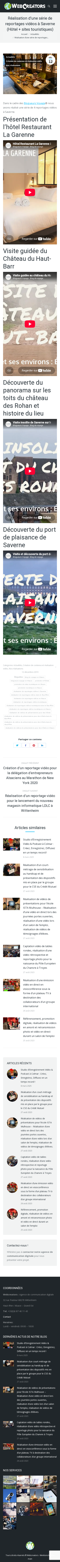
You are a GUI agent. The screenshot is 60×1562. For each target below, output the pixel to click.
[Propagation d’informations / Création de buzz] (10, 1496)
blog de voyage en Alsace (34, 677)
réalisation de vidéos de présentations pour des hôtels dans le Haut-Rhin (28, 723)
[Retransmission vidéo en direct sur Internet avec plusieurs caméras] (50, 1482)
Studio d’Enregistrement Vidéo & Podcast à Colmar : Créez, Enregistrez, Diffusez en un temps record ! (39, 846)
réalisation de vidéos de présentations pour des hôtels (29, 712)
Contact (7, 1316)
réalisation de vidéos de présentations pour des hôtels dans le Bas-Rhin (28, 717)
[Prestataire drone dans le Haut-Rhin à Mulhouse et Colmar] (10, 1482)
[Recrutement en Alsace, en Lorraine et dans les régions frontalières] (37, 1482)
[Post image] (11, 844)
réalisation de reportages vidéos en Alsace (30, 698)
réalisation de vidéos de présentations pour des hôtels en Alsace (30, 728)
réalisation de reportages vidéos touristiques (30, 702)
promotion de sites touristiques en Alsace (29, 684)
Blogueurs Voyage (34, 103)
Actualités (34, 34)
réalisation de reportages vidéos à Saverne (30, 691)
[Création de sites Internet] (23, 1482)
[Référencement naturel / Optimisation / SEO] (50, 1496)
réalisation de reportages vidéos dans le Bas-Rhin (30, 695)
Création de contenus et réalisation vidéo (24, 61)
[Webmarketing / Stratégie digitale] (37, 1509)
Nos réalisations (13, 65)
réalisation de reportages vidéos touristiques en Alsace (30, 709)
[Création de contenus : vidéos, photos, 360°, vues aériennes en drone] (10, 1509)
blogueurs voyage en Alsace (21, 681)
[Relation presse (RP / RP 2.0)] (10, 1523)
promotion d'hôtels (42, 681)
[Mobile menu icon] (55, 6)
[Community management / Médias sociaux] (50, 1509)
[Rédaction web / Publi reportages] (23, 1496)
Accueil (24, 34)
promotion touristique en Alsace (30, 688)
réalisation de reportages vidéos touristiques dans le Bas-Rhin (30, 705)
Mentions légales (47, 1555)
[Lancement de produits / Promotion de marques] (37, 1496)
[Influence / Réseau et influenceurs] (23, 1509)
